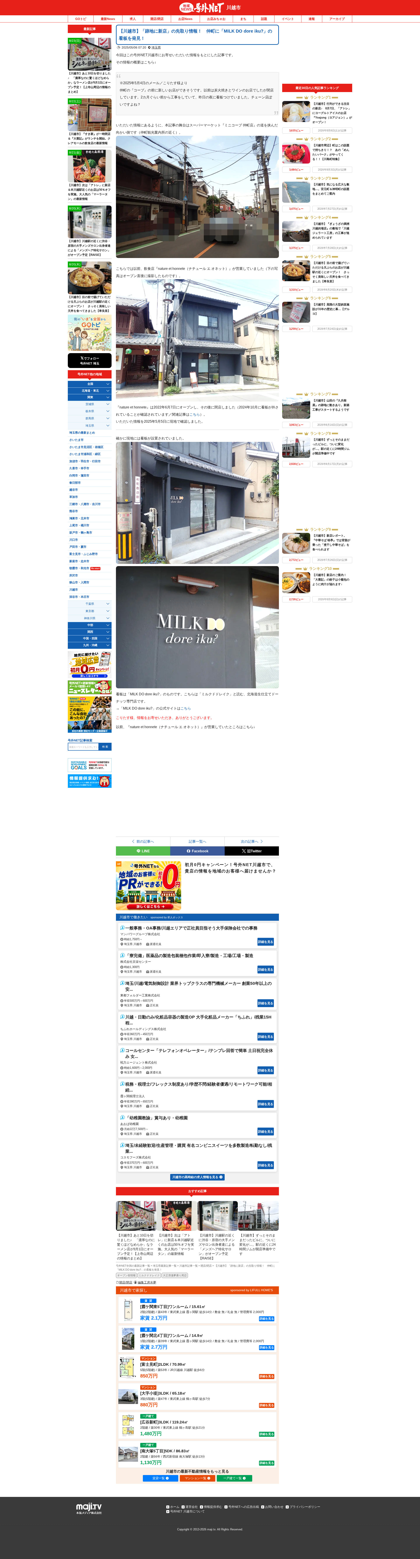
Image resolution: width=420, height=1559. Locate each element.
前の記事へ (145, 841)
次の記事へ (249, 841)
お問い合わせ (274, 1506)
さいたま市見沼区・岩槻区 (86, 447)
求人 (133, 19)
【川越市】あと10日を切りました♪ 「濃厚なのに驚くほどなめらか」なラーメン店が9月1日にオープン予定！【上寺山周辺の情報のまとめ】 (89, 82)
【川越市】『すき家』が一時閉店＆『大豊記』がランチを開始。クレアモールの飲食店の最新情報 (89, 138)
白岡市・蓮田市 (79, 475)
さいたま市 (76, 439)
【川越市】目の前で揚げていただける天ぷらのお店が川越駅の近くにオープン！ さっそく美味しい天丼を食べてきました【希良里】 (330, 272)
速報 (312, 19)
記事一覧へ (197, 841)
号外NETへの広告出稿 (243, 1506)
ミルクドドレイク (149, 1275)
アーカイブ (337, 19)
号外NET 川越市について (187, 1511)
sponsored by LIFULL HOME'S (251, 1290)
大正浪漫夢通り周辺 (175, 1275)
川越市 (233, 7)
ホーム (174, 1506)
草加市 (73, 497)
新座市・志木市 (79, 561)
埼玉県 (156, 47)
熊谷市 (73, 511)
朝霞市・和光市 (84, 568)
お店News (185, 19)
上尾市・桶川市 (79, 525)
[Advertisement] (317, 54)
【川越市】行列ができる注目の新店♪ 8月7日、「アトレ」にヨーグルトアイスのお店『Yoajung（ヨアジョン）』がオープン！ (332, 113)
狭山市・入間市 (79, 582)
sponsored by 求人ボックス (166, 917)
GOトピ (80, 19)
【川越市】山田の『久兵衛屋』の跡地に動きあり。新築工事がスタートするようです (330, 405)
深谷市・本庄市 (79, 596)
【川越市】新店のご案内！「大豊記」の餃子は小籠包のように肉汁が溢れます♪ (330, 579)
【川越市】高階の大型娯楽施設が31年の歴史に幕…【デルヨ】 (331, 309)
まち (243, 19)
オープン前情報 (126, 1275)
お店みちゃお (216, 19)
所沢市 (73, 575)
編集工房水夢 (147, 1282)
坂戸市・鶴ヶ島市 (80, 532)
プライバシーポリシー (305, 1506)
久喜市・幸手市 (79, 468)
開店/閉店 (157, 19)
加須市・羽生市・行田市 (85, 461)
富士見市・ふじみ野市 (83, 554)
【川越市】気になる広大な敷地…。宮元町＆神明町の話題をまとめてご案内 (330, 189)
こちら (194, 414)
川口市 (73, 539)
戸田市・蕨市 (77, 546)
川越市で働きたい (133, 917)
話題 (264, 19)
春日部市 (75, 482)
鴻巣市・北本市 (79, 518)
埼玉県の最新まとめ (82, 432)
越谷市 (73, 489)
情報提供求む (213, 1506)
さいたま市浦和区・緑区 (85, 454)
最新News (108, 19)
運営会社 (192, 1506)
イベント (288, 19)
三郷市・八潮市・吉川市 (85, 504)
